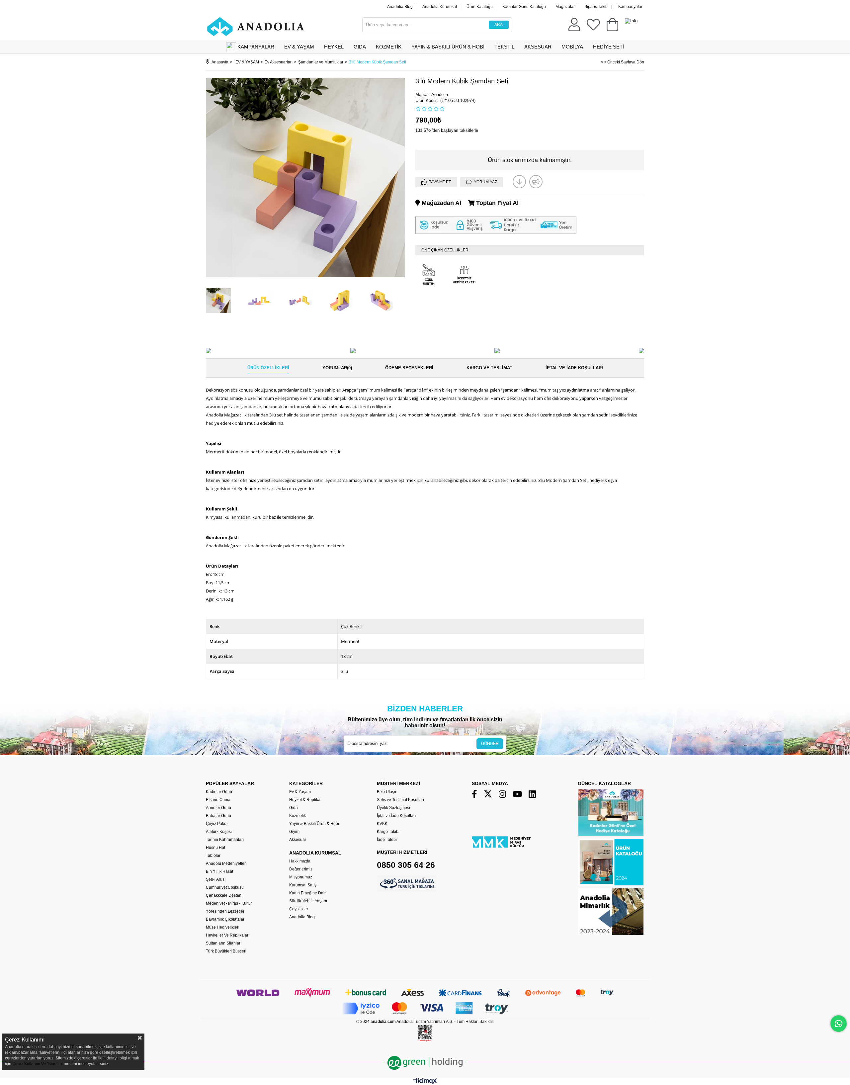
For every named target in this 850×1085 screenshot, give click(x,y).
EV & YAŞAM (299, 46)
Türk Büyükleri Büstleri (226, 951)
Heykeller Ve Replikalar (227, 935)
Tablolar (213, 855)
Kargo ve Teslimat (489, 367)
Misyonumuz (300, 877)
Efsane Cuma (218, 799)
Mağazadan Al (440, 203)
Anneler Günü (218, 807)
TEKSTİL (504, 46)
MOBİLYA (572, 46)
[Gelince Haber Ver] (536, 181)
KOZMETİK (388, 46)
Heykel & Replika (304, 799)
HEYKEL (334, 46)
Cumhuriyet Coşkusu (225, 887)
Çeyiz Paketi (217, 823)
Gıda (293, 807)
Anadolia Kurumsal (439, 6)
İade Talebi (387, 839)
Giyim (294, 831)
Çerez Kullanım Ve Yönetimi (37, 1063)
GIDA (360, 46)
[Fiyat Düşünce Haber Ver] (519, 181)
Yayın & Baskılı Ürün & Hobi (314, 823)
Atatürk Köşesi (219, 831)
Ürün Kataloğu (480, 6)
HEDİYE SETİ (608, 46)
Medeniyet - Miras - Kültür (229, 903)
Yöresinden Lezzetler (225, 911)
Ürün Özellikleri (268, 367)
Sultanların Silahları (223, 943)
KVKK (382, 823)
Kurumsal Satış (302, 885)
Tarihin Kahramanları (225, 839)
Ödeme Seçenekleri (409, 367)
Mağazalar (565, 6)
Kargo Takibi (388, 831)
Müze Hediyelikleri (222, 927)
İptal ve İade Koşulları (574, 367)
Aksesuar (297, 839)
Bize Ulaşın (387, 791)
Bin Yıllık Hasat (219, 871)
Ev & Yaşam (300, 791)
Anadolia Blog (400, 6)
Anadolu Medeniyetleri (226, 863)
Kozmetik (297, 815)
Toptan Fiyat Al (496, 203)
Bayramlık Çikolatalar (225, 919)
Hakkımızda (299, 861)
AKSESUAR (538, 46)
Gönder (490, 743)
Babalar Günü (218, 815)
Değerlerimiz (300, 869)
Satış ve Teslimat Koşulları (400, 799)
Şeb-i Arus (215, 879)
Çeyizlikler (298, 909)
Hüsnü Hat (215, 847)
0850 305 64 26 (406, 864)
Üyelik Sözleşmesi (393, 807)
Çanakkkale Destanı (224, 895)
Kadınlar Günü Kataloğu (524, 6)
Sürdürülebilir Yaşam (308, 901)
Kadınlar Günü (219, 791)
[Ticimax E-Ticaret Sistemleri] (425, 1082)
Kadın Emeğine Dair (307, 893)
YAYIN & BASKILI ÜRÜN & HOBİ (447, 46)
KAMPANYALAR (255, 46)
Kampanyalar (630, 6)
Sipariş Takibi (596, 6)
